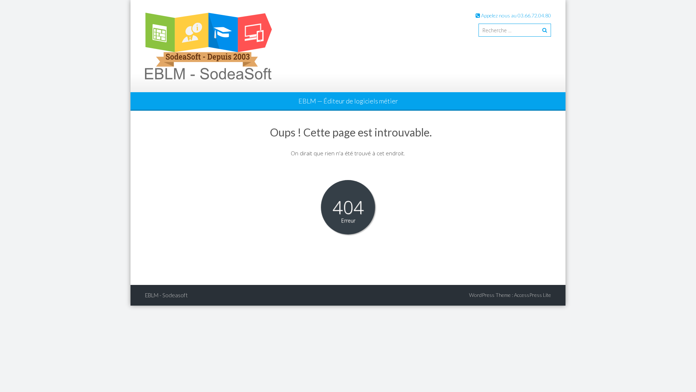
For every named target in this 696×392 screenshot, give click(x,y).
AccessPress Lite (532, 295)
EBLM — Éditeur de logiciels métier (348, 101)
